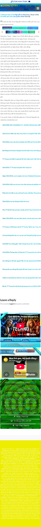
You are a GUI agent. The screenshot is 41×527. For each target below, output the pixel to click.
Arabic (20, 382)
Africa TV (8, 382)
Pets (26, 389)
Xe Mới (25, 340)
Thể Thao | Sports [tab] (22, 425)
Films (12, 386)
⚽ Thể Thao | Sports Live (25, 351)
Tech (27, 386)
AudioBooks (21, 405)
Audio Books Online (2, 398)
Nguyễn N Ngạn (10, 405)
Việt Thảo (16, 402)
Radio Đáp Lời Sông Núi (13, 399)
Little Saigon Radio (30, 399)
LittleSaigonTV (19, 396)
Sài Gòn (25, 32)
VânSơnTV (8, 402)
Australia (27, 409)
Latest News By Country (39, 403)
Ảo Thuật (33, 412)
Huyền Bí (7, 412)
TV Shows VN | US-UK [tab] (22, 421)
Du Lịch (33, 340)
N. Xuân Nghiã (31, 405)
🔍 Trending (38, 351)
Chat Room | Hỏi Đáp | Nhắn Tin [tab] (22, 345)
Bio (30, 389)
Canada (20, 409)
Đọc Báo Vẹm (32, 402)
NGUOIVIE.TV (10, 460)
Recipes (14, 389)
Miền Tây (32, 32)
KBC (35, 396)
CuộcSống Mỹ (7, 28)
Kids (33, 389)
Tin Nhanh (7, 340)
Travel (8, 389)
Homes (18, 386)
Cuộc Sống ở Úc (33, 28)
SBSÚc (33, 392)
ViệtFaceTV (8, 396)
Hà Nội (19, 32)
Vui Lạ (23, 402)
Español (26, 382)
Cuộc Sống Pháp (11, 32)
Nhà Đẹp (17, 340)
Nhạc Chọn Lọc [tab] (22, 416)
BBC (28, 392)
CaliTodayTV (9, 392)
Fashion (33, 386)
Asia (15, 382)
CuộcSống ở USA (10, 409)
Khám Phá (25, 412)
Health (20, 389)
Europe (33, 382)
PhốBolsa (29, 396)
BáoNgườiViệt (20, 392)
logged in (12, 304)
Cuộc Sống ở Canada (19, 28)
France (34, 409)
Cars (23, 386)
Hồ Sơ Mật (16, 412)
